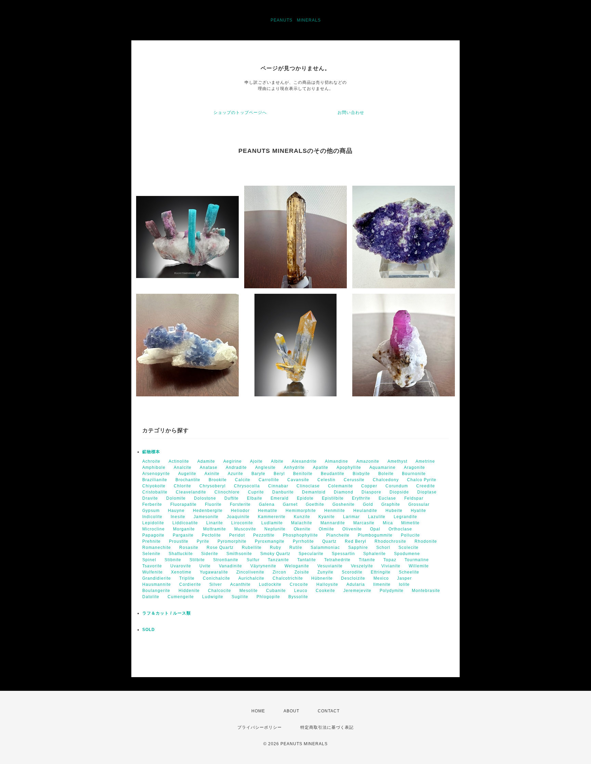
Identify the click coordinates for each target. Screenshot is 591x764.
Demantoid (314, 492)
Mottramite (214, 529)
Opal (375, 529)
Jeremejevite (357, 590)
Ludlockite (270, 584)
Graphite (390, 504)
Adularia (355, 584)
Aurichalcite (251, 578)
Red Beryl (355, 541)
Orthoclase (400, 529)
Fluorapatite (183, 504)
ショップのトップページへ (240, 112)
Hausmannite (156, 584)
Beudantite (332, 473)
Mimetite (410, 523)
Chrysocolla (247, 486)
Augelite (187, 473)
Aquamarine (382, 467)
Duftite (231, 498)
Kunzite (302, 516)
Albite (277, 461)
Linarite (214, 523)
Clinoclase (308, 486)
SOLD (148, 629)
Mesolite (248, 590)
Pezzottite (264, 535)
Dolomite (176, 498)
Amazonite (367, 461)
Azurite (235, 473)
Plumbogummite (375, 535)
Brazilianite (154, 479)
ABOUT (291, 711)
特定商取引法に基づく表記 (327, 727)
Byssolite (298, 596)
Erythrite (361, 498)
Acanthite (240, 584)
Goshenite (343, 504)
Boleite (386, 473)
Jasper (404, 578)
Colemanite (340, 486)
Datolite (150, 596)
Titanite (367, 559)
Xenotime (181, 572)
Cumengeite (181, 596)
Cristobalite (155, 492)
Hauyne (176, 510)
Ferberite (152, 504)
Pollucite (410, 535)
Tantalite (306, 559)
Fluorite (213, 504)
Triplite (187, 578)
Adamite (206, 461)
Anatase (209, 467)
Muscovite (245, 529)
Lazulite (376, 516)
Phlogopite (268, 596)
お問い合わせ (351, 112)
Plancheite (338, 535)
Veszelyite (362, 566)
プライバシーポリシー (259, 727)
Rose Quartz (220, 547)
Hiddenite (189, 590)
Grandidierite (156, 578)
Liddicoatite (185, 523)
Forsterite (240, 504)
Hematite (267, 510)
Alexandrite (304, 461)
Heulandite (365, 510)
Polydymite (392, 590)
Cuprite (256, 492)
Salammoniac (325, 547)
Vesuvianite (330, 566)
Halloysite (327, 584)
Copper (369, 486)
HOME (258, 711)
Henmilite (334, 510)
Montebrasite (426, 590)
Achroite (151, 461)
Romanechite (156, 547)
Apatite (320, 467)
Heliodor (240, 510)
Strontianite (225, 559)
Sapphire (358, 547)
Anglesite (265, 467)
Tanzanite (278, 559)
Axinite (212, 473)
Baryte (258, 473)
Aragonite (414, 467)
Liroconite (242, 523)
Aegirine (232, 461)
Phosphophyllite (300, 535)
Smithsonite (239, 553)
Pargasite (183, 535)
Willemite (419, 566)
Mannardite (332, 523)
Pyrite (203, 541)
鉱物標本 (151, 451)
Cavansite (298, 479)
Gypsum (151, 510)
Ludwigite (212, 596)
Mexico (381, 578)
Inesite (178, 516)
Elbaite (254, 498)
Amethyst (397, 461)
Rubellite (252, 547)
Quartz (329, 541)
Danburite (283, 492)
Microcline (153, 529)
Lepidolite (153, 523)
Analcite (183, 467)
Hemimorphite (301, 510)
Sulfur (253, 559)
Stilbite (197, 559)
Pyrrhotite (303, 541)
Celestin (326, 479)
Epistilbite (333, 498)
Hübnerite (322, 578)
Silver (215, 584)
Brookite (218, 479)
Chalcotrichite (288, 578)
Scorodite (352, 572)
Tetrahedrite (337, 559)
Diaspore (371, 492)
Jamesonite (206, 516)
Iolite (404, 584)
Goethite (315, 504)
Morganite (184, 529)
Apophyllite (349, 467)
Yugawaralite (214, 572)
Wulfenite (152, 572)
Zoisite (301, 572)
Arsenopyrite (156, 473)
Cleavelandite (191, 492)
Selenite (151, 553)
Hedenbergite (208, 510)
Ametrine (425, 461)
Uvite (205, 566)
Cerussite (354, 479)
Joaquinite (238, 516)
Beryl (279, 473)
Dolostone (205, 498)
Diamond (343, 492)
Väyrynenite (263, 566)
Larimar (351, 516)
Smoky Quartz (275, 553)
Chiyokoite (154, 486)
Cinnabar (278, 486)
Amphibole (154, 467)
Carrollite (269, 479)
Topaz (389, 559)
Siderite (209, 553)
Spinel (149, 559)
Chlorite (182, 486)
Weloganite (297, 566)
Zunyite (325, 572)
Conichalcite (216, 578)
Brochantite (187, 479)
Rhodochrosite (390, 541)
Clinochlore (227, 492)
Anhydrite (294, 467)
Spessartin (343, 553)
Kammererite (272, 516)
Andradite (236, 467)
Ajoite (256, 461)
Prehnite (151, 541)
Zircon (279, 572)
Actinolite (179, 461)
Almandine (336, 461)
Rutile (295, 547)
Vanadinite (230, 566)
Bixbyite (361, 473)
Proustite (178, 541)
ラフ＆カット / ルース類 (166, 613)
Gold (368, 504)
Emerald (280, 498)
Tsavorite (152, 566)
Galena (267, 504)
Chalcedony (386, 479)
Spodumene (407, 553)
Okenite (302, 529)
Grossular (419, 504)
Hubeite (394, 510)
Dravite (150, 498)
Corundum (396, 486)
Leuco (300, 590)
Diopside (399, 492)
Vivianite (390, 566)
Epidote (305, 498)
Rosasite (188, 547)
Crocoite (299, 584)
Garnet (290, 504)
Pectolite (211, 535)
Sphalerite (374, 553)
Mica (388, 523)
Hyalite (418, 510)
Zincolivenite (250, 572)
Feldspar (413, 498)
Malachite (301, 523)
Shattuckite (181, 553)
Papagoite (153, 535)
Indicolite (152, 516)
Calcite (242, 479)
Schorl (383, 547)
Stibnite (173, 559)
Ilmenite (382, 584)
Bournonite (414, 473)
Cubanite (276, 590)
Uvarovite (180, 566)
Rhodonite (426, 541)
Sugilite (240, 596)
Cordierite (190, 584)
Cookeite (325, 590)
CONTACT (329, 711)
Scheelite (409, 572)
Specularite (311, 553)
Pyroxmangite (270, 541)
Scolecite (408, 547)
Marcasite (364, 523)
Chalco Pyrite (421, 479)
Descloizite (353, 578)
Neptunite (275, 529)
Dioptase (427, 492)
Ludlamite (272, 523)
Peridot (237, 535)
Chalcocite (219, 590)
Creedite (425, 486)
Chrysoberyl (212, 486)
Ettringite (381, 572)
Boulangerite (156, 590)
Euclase (387, 498)
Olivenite (352, 529)
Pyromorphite (232, 541)
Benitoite (303, 473)
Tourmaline (417, 559)
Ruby (275, 547)
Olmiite (326, 529)
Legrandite (405, 516)
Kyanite (326, 516)
